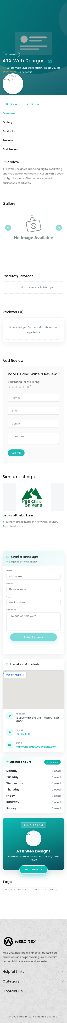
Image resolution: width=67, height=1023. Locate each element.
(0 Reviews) (25, 72)
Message (11, 609)
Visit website (33, 869)
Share (35, 104)
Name (9, 570)
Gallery (7, 122)
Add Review (10, 149)
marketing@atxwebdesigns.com (36, 746)
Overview (9, 113)
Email (9, 596)
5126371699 (23, 734)
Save (13, 104)
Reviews (8, 140)
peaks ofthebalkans (18, 515)
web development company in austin (29, 889)
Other (12, 54)
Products (9, 131)
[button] (7, 227)
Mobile (10, 583)
